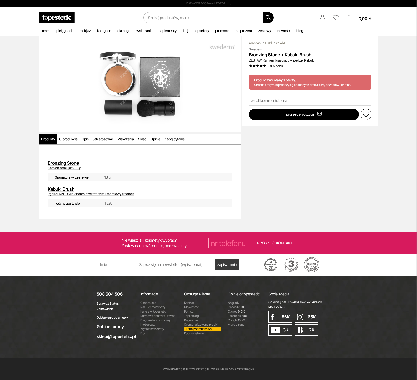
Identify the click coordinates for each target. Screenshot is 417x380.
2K (311, 330)
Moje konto (191, 307)
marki (46, 30)
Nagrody (233, 303)
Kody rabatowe (194, 333)
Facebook (238, 316)
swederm (281, 42)
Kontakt (189, 303)
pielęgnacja (64, 30)
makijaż (85, 30)
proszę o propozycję (300, 114)
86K (286, 317)
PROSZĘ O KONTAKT (275, 243)
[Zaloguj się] (325, 17)
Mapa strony (236, 324)
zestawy (264, 30)
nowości (283, 30)
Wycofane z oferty (152, 329)
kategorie (104, 30)
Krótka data (147, 324)
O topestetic (148, 303)
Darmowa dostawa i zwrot (157, 316)
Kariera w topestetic (153, 311)
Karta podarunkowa (199, 329)
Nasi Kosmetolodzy (152, 307)
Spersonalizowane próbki (201, 324)
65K (312, 317)
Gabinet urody (110, 326)
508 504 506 (110, 294)
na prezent (244, 30)
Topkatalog (191, 316)
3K (285, 330)
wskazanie (144, 30)
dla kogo (123, 30)
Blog (143, 333)
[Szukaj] (268, 17)
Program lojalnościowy (155, 320)
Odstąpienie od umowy (112, 317)
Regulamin (191, 320)
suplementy (168, 30)
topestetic (255, 42)
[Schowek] (338, 17)
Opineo (236, 311)
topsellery (201, 30)
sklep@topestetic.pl (115, 336)
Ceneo (236, 307)
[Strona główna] (57, 17)
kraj (185, 30)
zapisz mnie (227, 264)
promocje (222, 30)
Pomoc (189, 311)
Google (236, 320)
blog (299, 30)
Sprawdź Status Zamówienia (108, 306)
